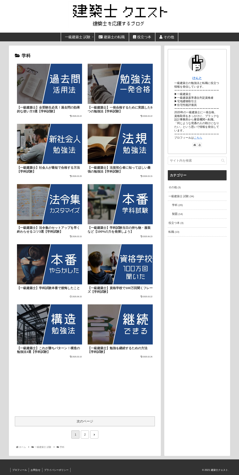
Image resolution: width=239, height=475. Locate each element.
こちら (198, 137)
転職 (173, 231)
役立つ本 (175, 222)
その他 (174, 187)
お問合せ (35, 470)
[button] (223, 161)
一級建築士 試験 (180, 196)
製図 (177, 213)
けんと (197, 78)
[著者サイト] (195, 145)
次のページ (85, 421)
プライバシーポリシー (56, 470)
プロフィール (19, 470)
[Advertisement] (85, 386)
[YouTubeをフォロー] (200, 145)
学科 (177, 204)
